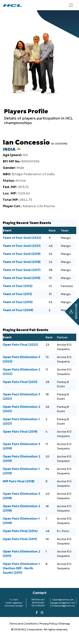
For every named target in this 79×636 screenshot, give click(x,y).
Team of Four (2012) (18, 286)
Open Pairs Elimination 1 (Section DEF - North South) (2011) (21, 568)
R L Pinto (63, 531)
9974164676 (38, 605)
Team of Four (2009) (18, 310)
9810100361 (38, 602)
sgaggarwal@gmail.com (63, 602)
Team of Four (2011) (17, 294)
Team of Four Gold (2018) (22, 262)
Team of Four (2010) (18, 302)
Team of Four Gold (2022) (22, 238)
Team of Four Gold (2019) (22, 254)
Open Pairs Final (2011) (20, 539)
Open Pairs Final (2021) (20, 382)
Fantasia (67, 286)
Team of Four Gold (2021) (22, 246)
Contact (39, 593)
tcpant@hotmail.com (63, 599)
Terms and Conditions (23, 623)
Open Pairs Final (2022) (20, 344)
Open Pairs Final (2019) (20, 431)
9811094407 (38, 599)
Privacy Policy (48, 623)
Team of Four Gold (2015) (21, 278)
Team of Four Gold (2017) (22, 270)
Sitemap (64, 623)
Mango (66, 238)
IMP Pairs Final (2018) (19, 481)
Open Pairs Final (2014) (20, 531)
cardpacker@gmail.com (63, 605)
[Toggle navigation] (71, 5)
